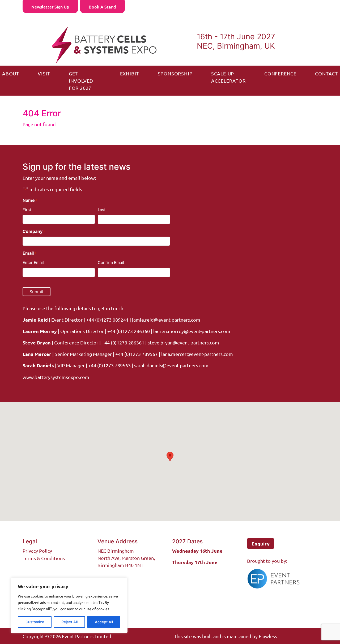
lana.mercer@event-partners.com (197, 354)
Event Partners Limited (86, 636)
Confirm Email (111, 262)
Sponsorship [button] (175, 73)
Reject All (69, 622)
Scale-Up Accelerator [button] (228, 77)
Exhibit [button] (129, 73)
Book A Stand (102, 7)
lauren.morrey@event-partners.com (191, 331)
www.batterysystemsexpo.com (56, 377)
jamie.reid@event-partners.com (166, 319)
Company (34, 231)
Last (101, 209)
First (27, 209)
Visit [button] (44, 73)
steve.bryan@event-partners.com (183, 342)
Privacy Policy (37, 550)
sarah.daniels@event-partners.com (171, 365)
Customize (35, 622)
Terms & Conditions (44, 558)
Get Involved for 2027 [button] (81, 81)
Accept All (104, 622)
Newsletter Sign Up (50, 7)
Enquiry (261, 543)
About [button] (10, 73)
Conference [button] (280, 73)
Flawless (268, 636)
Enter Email (33, 262)
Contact (326, 73)
